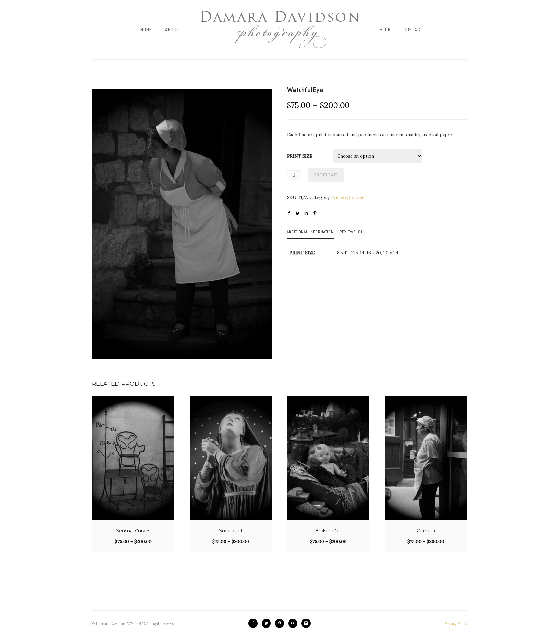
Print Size (299, 156)
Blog (385, 29)
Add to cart (325, 175)
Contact (413, 29)
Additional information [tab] (310, 231)
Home (146, 29)
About (172, 29)
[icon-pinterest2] (281, 623)
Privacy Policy (455, 623)
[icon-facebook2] (254, 623)
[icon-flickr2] (294, 623)
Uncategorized (348, 197)
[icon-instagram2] (306, 623)
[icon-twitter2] (268, 623)
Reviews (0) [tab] (351, 231)
